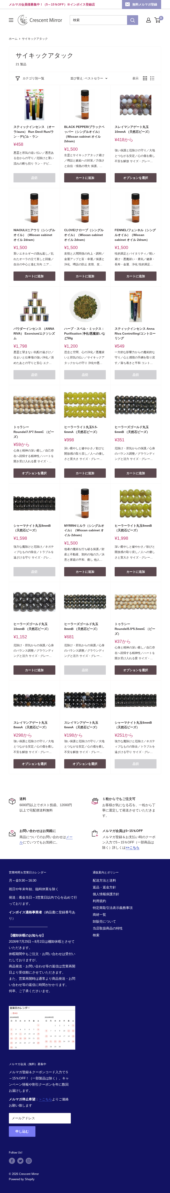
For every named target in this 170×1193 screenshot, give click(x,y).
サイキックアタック (35, 38)
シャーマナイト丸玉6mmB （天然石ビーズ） (133, 725)
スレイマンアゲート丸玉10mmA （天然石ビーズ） (133, 129)
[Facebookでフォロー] (12, 1161)
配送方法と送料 (104, 880)
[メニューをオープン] (11, 20)
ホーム (13, 38)
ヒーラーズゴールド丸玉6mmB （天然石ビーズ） (132, 429)
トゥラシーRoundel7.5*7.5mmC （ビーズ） (34, 431)
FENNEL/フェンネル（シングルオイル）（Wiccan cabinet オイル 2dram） (135, 234)
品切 (34, 178)
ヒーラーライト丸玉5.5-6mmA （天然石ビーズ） (81, 429)
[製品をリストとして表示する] (152, 78)
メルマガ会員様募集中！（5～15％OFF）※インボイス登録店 (52, 4)
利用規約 (99, 901)
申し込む (22, 1131)
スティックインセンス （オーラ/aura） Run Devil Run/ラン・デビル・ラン (34, 131)
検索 (96, 935)
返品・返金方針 (104, 887)
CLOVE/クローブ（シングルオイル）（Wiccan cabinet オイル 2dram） (84, 234)
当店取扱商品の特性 (108, 928)
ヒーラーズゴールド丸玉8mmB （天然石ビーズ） (81, 626)
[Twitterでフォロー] (20, 1161)
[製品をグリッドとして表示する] (145, 78)
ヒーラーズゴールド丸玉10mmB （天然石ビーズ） (32, 626)
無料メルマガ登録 (144, 4)
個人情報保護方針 (106, 894)
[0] (157, 20)
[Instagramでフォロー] (29, 1161)
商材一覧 (99, 914)
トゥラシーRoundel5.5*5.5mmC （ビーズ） (135, 628)
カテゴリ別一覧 (33, 78)
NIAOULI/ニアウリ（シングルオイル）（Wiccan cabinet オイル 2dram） (34, 234)
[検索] (132, 20)
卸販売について (104, 921)
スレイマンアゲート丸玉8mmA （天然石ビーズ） (31, 725)
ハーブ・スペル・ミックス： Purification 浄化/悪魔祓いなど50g (84, 333)
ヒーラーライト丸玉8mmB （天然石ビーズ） (133, 528)
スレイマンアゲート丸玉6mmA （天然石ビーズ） (81, 725)
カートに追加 (85, 178)
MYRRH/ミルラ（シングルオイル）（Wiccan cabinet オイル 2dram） (84, 530)
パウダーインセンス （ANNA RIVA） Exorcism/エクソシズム (34, 333)
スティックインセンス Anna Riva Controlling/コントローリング (135, 333)
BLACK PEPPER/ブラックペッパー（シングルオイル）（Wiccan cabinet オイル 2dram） (84, 134)
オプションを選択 (135, 178)
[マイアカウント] (148, 20)
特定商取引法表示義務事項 (113, 908)
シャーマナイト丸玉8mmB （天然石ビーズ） (32, 528)
